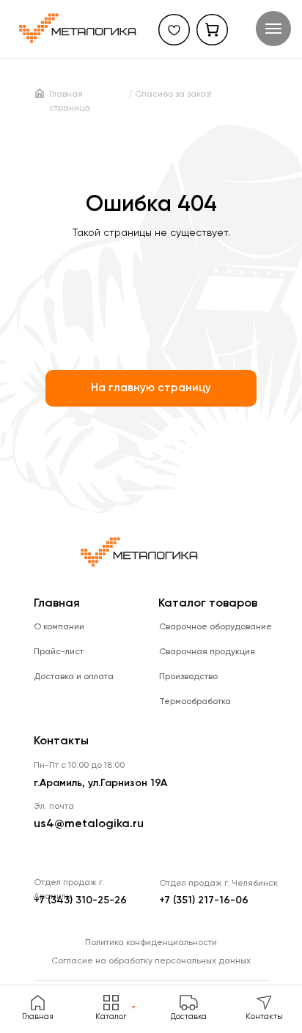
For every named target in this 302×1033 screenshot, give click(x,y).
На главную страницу (151, 387)
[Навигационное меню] (273, 28)
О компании (59, 627)
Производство (188, 677)
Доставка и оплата (74, 677)
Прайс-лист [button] (59, 652)
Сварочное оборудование (215, 627)
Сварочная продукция (207, 652)
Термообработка (195, 701)
